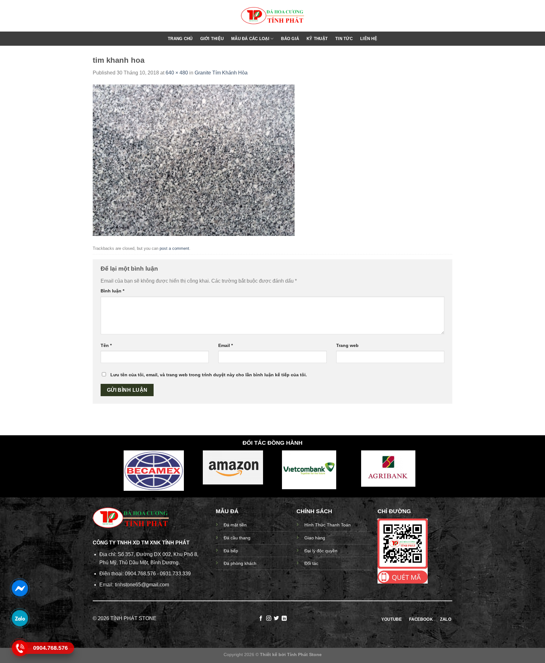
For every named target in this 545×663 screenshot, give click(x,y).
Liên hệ (368, 38)
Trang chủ (180, 38)
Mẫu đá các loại (250, 38)
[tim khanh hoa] (194, 159)
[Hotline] (19, 648)
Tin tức (344, 38)
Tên (106, 345)
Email (225, 345)
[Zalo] (19, 618)
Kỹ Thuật (317, 38)
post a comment (174, 248)
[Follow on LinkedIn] (284, 618)
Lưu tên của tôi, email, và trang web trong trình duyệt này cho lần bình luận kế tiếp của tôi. (208, 374)
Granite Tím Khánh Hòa (221, 72)
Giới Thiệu (212, 38)
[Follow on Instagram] (268, 618)
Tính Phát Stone (304, 654)
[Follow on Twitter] (276, 618)
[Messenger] (19, 588)
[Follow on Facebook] (260, 618)
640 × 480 (177, 72)
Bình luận (112, 290)
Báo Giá (290, 38)
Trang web (347, 345)
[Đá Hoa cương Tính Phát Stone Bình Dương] (272, 16)
